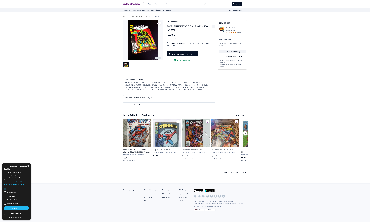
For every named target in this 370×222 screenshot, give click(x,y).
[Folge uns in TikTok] (219, 196)
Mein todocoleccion (236, 10)
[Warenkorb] (245, 4)
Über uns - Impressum (131, 190)
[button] (169, 79)
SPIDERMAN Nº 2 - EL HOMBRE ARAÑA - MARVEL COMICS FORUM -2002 (136, 151)
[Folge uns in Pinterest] (211, 196)
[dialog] (16, 191)
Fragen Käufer (182, 197)
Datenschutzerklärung (224, 203)
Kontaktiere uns (183, 201)
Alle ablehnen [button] (16, 213)
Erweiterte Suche (204, 4)
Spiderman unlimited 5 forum (192, 150)
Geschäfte (146, 10)
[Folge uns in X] (207, 196)
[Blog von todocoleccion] (223, 196)
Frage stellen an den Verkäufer (233, 56)
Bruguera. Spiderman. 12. (162, 150)
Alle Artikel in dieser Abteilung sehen (230, 44)
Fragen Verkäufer (183, 194)
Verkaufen (167, 10)
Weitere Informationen (22, 181)
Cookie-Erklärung (237, 203)
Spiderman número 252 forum (222, 150)
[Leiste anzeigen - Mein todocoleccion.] (245, 10)
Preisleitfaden (156, 10)
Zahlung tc (147, 194)
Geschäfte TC (166, 197)
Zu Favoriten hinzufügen (233, 52)
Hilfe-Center (182, 190)
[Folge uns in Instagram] (195, 196)
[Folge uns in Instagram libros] (199, 196)
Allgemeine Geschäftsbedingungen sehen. (231, 65)
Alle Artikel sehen (225, 39)
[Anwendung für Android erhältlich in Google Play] (210, 191)
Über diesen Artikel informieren (235, 172)
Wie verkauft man (167, 194)
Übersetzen (174, 21)
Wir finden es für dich (151, 201)
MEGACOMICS (224, 23)
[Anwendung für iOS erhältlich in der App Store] (199, 191)
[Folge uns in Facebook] (203, 196)
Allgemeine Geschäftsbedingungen (205, 203)
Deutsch (199, 210)
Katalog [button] (127, 10)
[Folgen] (159, 23)
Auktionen (137, 10)
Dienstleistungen (150, 190)
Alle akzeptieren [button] (16, 208)
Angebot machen (184, 60)
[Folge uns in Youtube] (215, 196)
